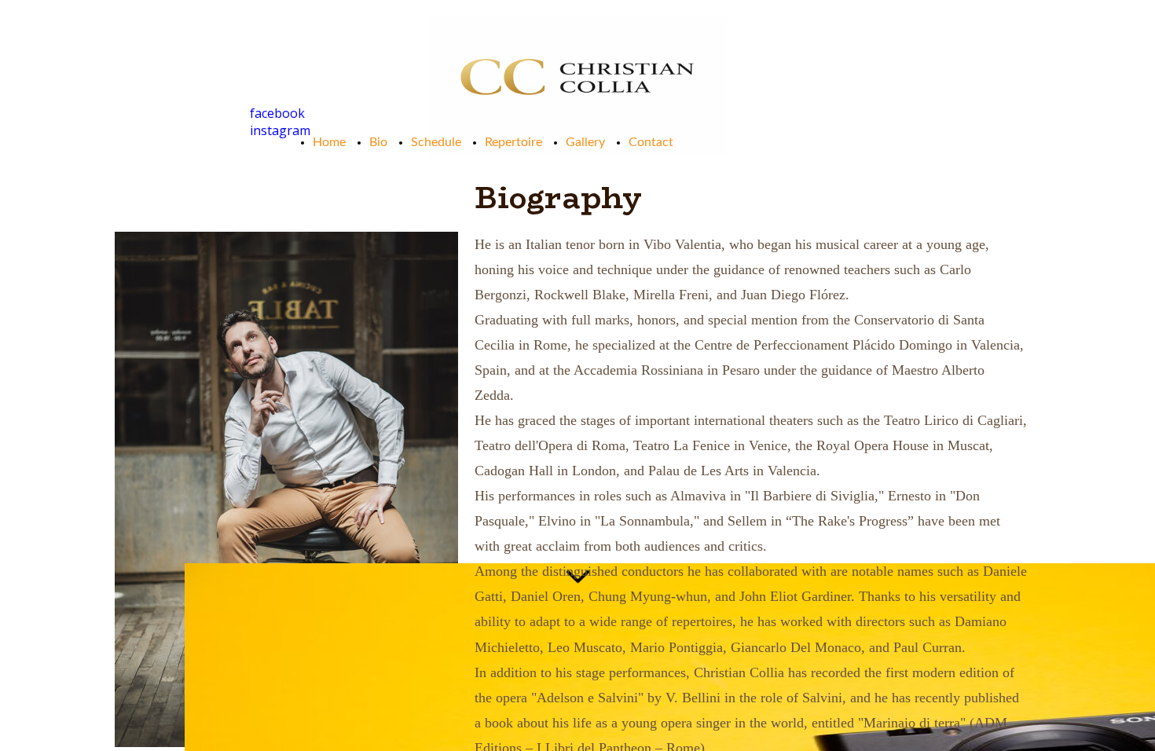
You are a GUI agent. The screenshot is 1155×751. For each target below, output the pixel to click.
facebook (277, 113)
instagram (280, 130)
